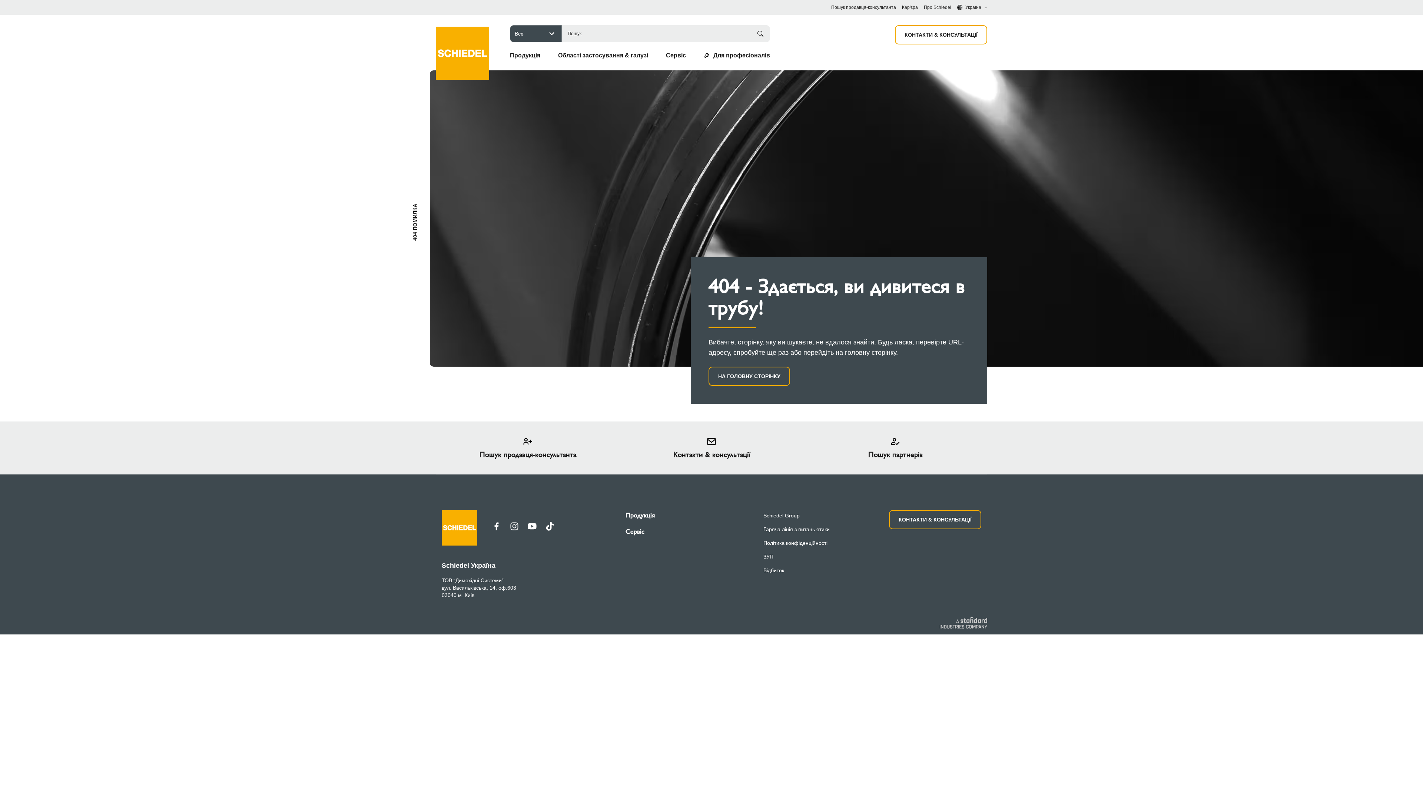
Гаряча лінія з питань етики (796, 529)
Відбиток (773, 570)
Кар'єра (910, 7)
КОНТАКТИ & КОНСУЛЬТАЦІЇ (935, 520)
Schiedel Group (781, 516)
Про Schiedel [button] (937, 7)
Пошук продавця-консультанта (863, 7)
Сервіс (635, 531)
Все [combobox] (519, 34)
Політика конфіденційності (795, 543)
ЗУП (768, 557)
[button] (525, 55)
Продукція (640, 515)
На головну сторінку (749, 376)
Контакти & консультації (941, 35)
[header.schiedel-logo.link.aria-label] (462, 42)
